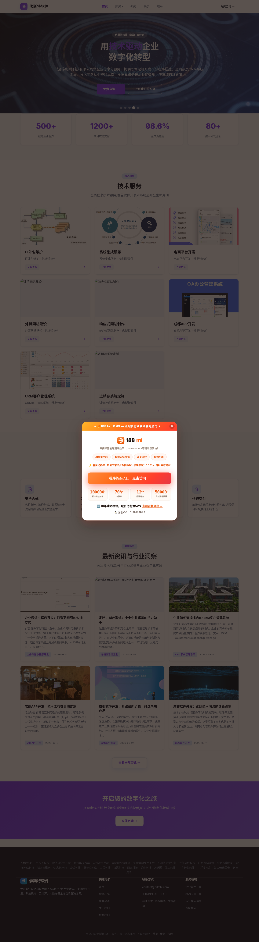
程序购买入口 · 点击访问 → (129, 477)
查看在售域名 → (152, 506)
